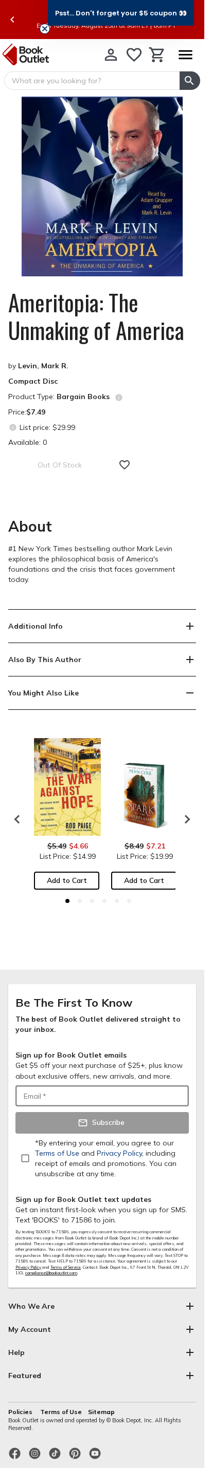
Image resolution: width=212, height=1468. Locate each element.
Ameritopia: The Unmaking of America (96, 316)
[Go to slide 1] (67, 901)
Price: (26, 412)
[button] (121, 13)
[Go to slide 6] (129, 901)
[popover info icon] (119, 397)
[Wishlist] (134, 54)
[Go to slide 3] (92, 901)
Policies (21, 1412)
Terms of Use (61, 1412)
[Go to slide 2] (80, 901)
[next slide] (184, 819)
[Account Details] (110, 54)
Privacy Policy (28, 1267)
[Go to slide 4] (104, 901)
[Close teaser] (45, 29)
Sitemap (101, 1412)
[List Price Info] (12, 427)
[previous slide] (12, 19)
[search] (190, 80)
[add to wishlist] (124, 465)
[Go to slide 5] (117, 901)
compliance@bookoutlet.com (51, 1272)
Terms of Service (65, 1267)
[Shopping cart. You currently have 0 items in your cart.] (157, 54)
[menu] (185, 55)
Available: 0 (27, 442)
